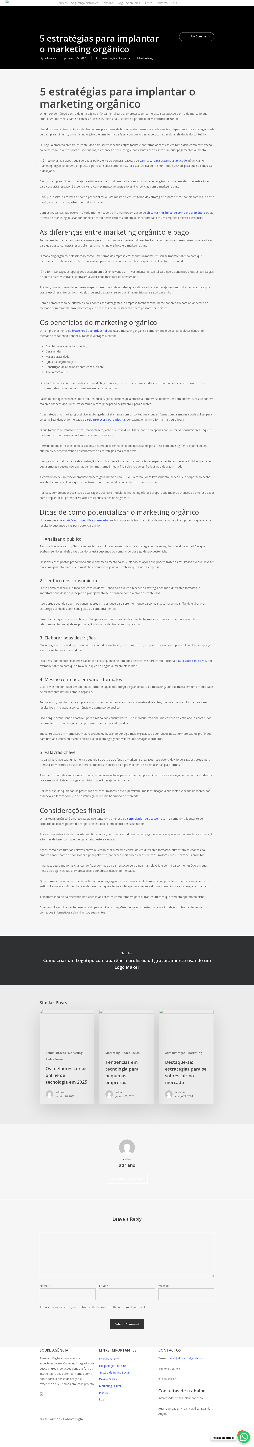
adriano (50, 58)
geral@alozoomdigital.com (186, 1358)
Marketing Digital (110, 1386)
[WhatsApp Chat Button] (244, 1437)
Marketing (145, 58)
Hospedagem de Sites (113, 1366)
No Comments (200, 36)
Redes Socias (54, 1059)
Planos (103, 1393)
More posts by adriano (127, 1178)
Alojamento (127, 58)
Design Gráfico (108, 1379)
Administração (106, 58)
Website (163, 1286)
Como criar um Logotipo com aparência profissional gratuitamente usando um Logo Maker (127, 960)
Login (102, 1399)
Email (103, 1286)
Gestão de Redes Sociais (115, 1372)
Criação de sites (109, 1359)
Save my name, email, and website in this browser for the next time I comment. (95, 1307)
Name (45, 1286)
